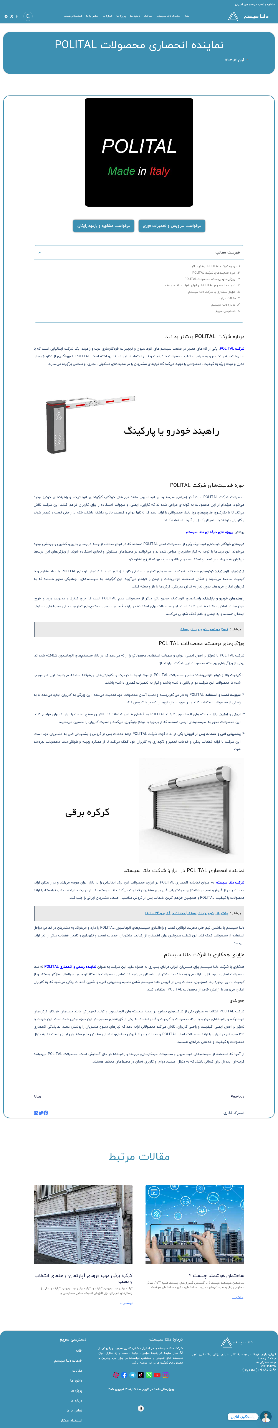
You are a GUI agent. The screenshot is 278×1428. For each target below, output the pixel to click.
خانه (79, 1351)
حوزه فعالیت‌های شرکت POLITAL (214, 273)
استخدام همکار (71, 1420)
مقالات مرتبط (227, 298)
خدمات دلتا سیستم (68, 1361)
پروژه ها (76, 1391)
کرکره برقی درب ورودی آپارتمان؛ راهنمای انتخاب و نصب (83, 1278)
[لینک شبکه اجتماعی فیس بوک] (17, 16)
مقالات (77, 1371)
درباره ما (76, 1400)
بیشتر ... (238, 1297)
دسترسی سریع (225, 311)
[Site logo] (247, 16)
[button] (39, 252)
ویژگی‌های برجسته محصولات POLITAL (210, 279)
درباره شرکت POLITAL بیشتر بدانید (213, 266)
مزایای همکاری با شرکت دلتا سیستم (211, 292)
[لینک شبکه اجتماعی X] (12, 16)
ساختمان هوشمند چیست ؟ (216, 1275)
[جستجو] (28, 16)
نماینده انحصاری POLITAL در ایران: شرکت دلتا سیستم (200, 285)
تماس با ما (74, 1410)
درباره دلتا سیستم (223, 305)
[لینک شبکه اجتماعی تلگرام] (6, 16)
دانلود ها (76, 1381)
